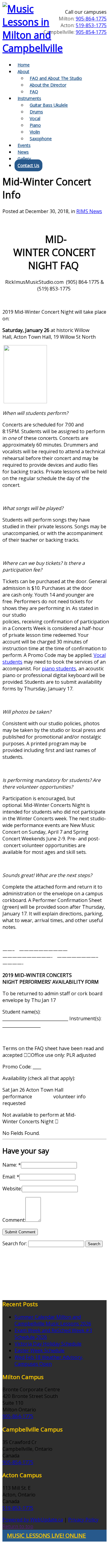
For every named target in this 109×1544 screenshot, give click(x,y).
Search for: (14, 1243)
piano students (59, 668)
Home (24, 65)
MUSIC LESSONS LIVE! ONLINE (46, 1535)
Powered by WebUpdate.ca (32, 1519)
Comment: (13, 1220)
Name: (11, 1164)
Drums (36, 112)
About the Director (48, 85)
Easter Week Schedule (39, 1350)
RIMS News (89, 211)
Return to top (17, 1526)
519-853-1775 (91, 25)
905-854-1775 (91, 32)
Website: (12, 1188)
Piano (35, 125)
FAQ (34, 91)
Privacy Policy (83, 1519)
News (23, 152)
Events (24, 145)
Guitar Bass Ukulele (49, 105)
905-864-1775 (91, 18)
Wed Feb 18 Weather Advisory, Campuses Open (49, 1360)
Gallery (24, 159)
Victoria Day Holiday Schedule (48, 1343)
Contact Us (28, 165)
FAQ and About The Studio (56, 78)
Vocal (35, 118)
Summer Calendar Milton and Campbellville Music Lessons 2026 (53, 1320)
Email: (10, 1176)
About (23, 71)
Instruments (29, 98)
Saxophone (41, 138)
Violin (35, 132)
